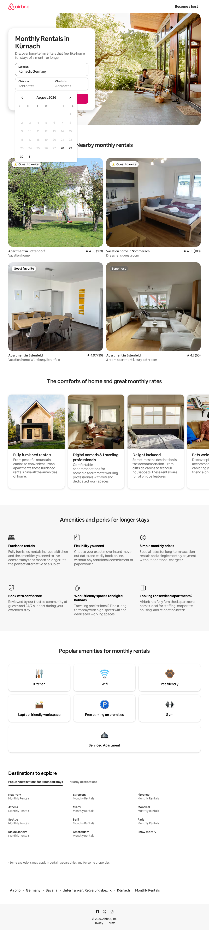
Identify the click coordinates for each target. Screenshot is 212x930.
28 (62, 148)
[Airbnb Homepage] (18, 6)
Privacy (98, 923)
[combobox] (51, 71)
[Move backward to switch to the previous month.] (22, 97)
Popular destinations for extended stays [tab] (35, 782)
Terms (111, 923)
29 (70, 148)
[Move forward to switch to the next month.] (70, 97)
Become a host (186, 6)
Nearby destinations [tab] (83, 782)
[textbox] (33, 85)
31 (30, 156)
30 (22, 156)
